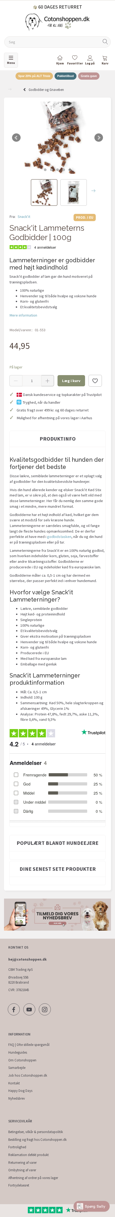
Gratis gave (89, 76)
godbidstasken (59, 536)
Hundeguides (17, 1052)
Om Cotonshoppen (22, 1060)
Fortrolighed (17, 1147)
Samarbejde (16, 1067)
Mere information (23, 315)
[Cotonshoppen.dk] (57, 22)
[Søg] (105, 42)
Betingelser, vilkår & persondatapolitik (35, 1132)
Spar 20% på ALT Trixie (34, 76)
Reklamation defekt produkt (28, 1155)
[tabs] (105, 61)
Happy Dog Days (20, 1090)
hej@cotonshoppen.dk (27, 959)
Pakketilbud (65, 76)
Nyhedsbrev (16, 1098)
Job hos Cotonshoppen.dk (27, 1075)
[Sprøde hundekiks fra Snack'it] (57, 138)
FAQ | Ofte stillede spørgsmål (28, 1044)
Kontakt (14, 1083)
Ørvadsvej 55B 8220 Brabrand (18, 980)
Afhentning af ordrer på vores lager (33, 1178)
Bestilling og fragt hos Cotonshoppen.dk (37, 1139)
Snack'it (24, 216)
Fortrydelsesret (18, 1185)
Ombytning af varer (22, 1170)
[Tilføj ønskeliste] (95, 381)
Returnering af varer (22, 1162)
